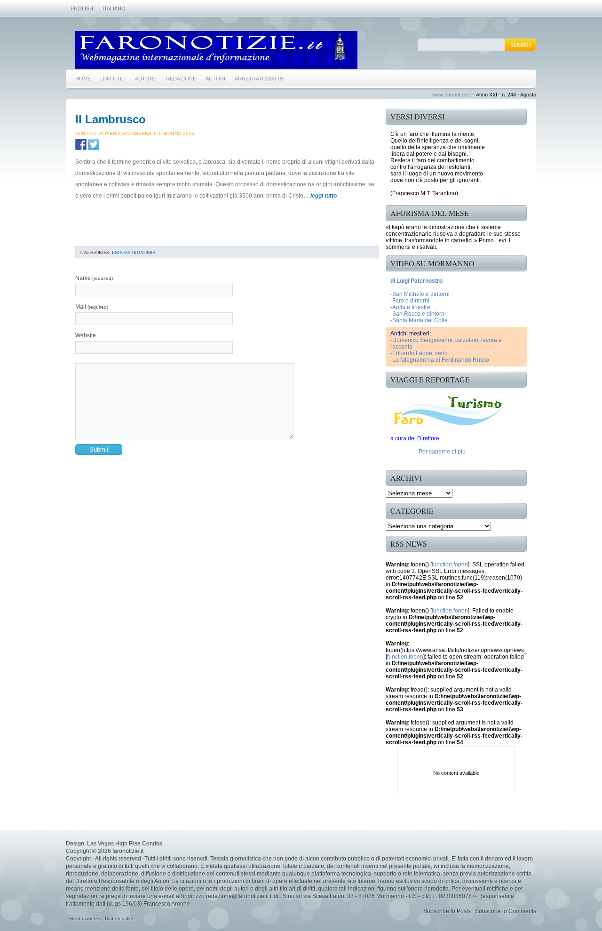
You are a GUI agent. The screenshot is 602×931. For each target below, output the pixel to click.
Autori (215, 78)
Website (85, 335)
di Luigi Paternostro (416, 281)
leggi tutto (323, 195)
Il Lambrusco (110, 119)
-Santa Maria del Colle (419, 320)
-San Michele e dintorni (420, 294)
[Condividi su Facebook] (81, 144)
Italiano (114, 8)
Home (83, 78)
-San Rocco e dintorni (418, 313)
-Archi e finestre (410, 307)
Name (94, 278)
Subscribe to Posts (447, 911)
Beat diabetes (85, 918)
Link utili (113, 78)
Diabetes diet (119, 918)
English (82, 8)
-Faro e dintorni (409, 300)
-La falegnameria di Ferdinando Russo (439, 360)
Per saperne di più (442, 451)
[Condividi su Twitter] (93, 144)
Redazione (181, 78)
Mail (91, 306)
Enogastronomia (134, 252)
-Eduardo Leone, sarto (419, 353)
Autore (146, 78)
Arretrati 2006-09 (259, 78)
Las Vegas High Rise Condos (124, 843)
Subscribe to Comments (505, 911)
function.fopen (450, 564)
